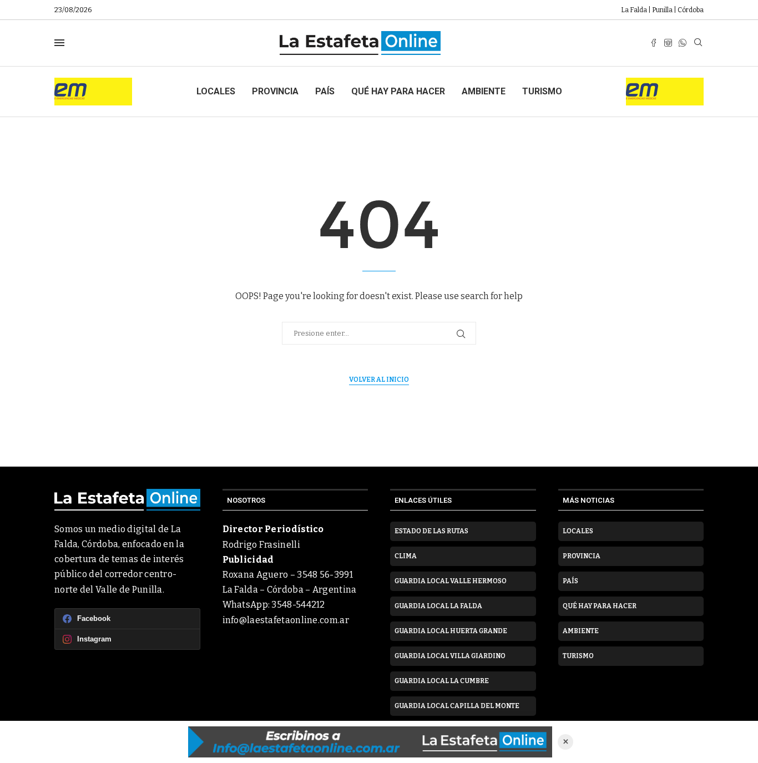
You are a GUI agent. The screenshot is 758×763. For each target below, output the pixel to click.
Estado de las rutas (431, 531)
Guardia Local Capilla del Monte (457, 706)
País (325, 91)
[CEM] (93, 82)
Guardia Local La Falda (438, 606)
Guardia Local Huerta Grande (451, 631)
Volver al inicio (379, 379)
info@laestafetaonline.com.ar (286, 620)
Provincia (275, 91)
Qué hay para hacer (398, 91)
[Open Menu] (59, 43)
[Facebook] (653, 42)
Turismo (542, 91)
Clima (406, 556)
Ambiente (484, 91)
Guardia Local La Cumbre (442, 681)
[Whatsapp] (682, 42)
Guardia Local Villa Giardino (450, 656)
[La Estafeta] (370, 741)
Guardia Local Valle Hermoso (451, 581)
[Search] (698, 43)
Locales (215, 91)
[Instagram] (668, 42)
